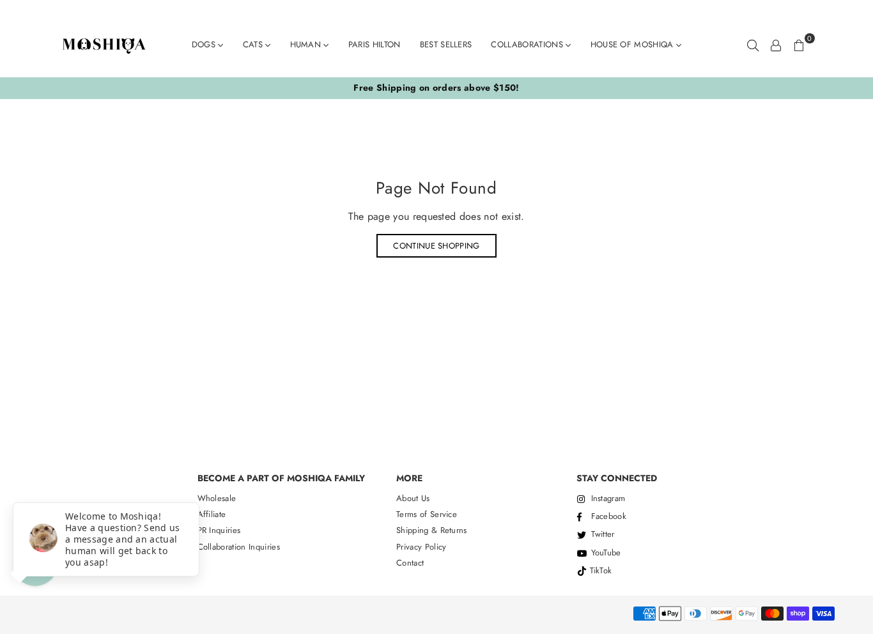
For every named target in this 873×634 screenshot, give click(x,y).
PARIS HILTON (374, 44)
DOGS (205, 44)
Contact (410, 563)
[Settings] (775, 44)
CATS (254, 44)
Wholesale (216, 498)
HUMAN (307, 44)
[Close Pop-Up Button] (20, 488)
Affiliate (211, 514)
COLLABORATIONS (528, 44)
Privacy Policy (421, 547)
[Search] (752, 44)
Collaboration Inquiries (238, 547)
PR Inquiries (219, 530)
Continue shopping (436, 246)
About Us (413, 498)
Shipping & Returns (431, 530)
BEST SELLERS (446, 44)
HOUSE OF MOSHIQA (633, 44)
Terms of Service (426, 514)
